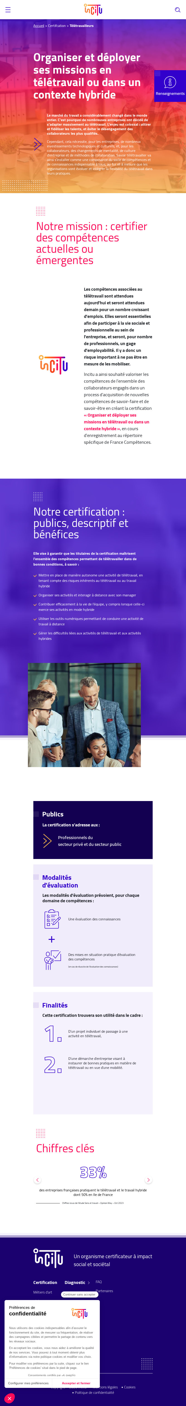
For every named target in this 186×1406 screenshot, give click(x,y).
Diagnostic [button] (75, 1282)
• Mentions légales (104, 1387)
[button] (7, 9)
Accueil (38, 25)
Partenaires (104, 1290)
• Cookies (128, 1387)
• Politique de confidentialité (93, 1392)
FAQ (99, 1281)
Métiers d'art (42, 1292)
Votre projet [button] (76, 1295)
